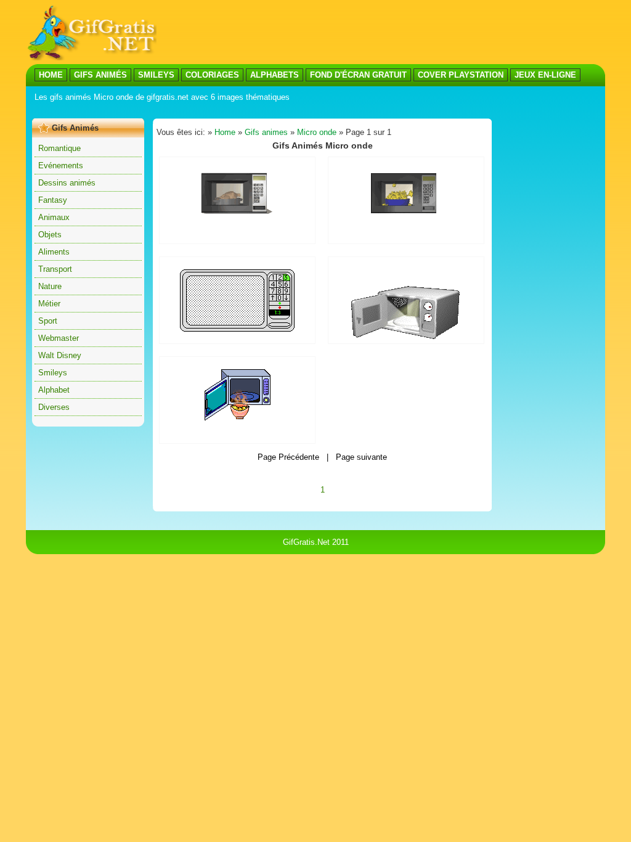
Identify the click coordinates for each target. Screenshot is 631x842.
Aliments (54, 251)
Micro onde (316, 132)
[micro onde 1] (237, 213)
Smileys (52, 372)
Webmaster (58, 338)
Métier (49, 303)
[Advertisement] (381, 32)
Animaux (54, 217)
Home (224, 132)
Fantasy (52, 200)
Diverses (54, 407)
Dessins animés (67, 182)
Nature (50, 286)
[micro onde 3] (238, 417)
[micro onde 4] (237, 328)
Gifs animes (266, 132)
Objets (50, 234)
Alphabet (54, 389)
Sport (47, 320)
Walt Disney (59, 355)
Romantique (59, 148)
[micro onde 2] (406, 216)
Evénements (60, 165)
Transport (55, 269)
